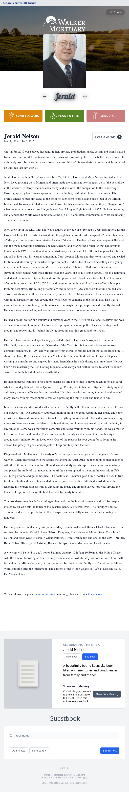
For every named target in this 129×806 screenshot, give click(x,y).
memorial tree (44, 594)
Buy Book (90, 656)
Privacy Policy (55, 777)
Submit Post (110, 750)
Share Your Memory (107, 694)
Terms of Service (73, 777)
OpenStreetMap (68, 782)
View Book (71, 656)
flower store (95, 594)
